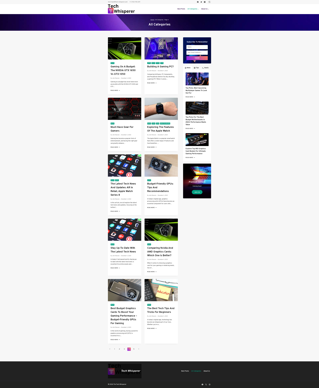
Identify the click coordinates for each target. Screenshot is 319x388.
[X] (206, 384)
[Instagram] (204, 1)
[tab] (187, 68)
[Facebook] (197, 1)
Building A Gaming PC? (160, 66)
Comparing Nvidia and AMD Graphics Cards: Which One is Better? (160, 252)
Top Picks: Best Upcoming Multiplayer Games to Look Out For (196, 90)
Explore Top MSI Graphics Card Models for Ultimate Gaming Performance (196, 151)
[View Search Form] (209, 2)
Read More (115, 90)
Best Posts (181, 9)
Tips (162, 63)
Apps (149, 63)
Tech (157, 63)
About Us (207, 371)
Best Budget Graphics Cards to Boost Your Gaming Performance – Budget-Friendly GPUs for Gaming (124, 316)
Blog (112, 63)
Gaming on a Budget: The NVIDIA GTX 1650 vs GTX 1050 (123, 70)
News (117, 180)
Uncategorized (165, 123)
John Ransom (115, 78)
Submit (197, 58)
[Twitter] (201, 1)
